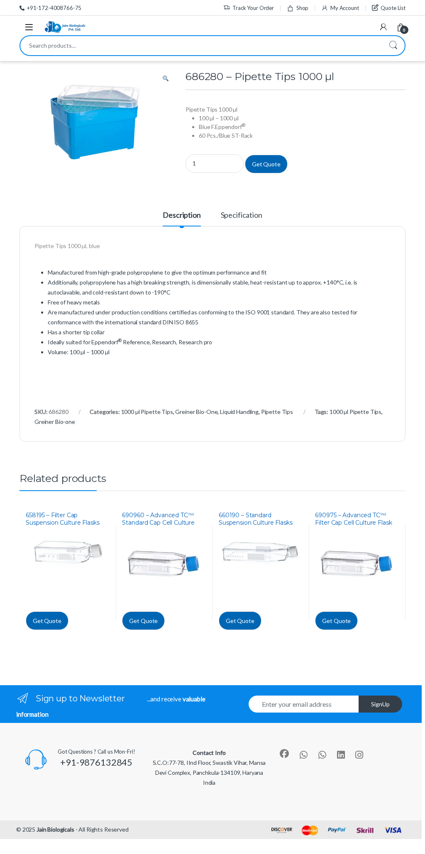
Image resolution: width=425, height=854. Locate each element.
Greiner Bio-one (54, 421)
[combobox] (200, 45)
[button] (165, 79)
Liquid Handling (239, 411)
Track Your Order (253, 8)
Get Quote (266, 164)
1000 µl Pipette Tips (147, 411)
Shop (302, 8)
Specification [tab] (241, 215)
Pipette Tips (277, 411)
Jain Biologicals (55, 829)
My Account (344, 8)
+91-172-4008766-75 (54, 8)
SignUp (380, 704)
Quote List (393, 8)
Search (393, 45)
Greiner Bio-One (196, 411)
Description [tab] (181, 215)
